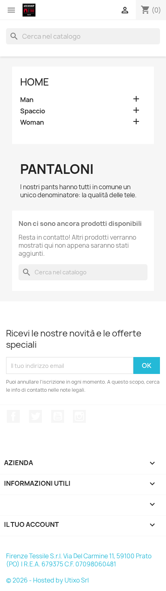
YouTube (57, 416)
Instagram (79, 416)
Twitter (35, 416)
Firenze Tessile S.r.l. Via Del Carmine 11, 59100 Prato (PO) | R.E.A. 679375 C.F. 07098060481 (78, 560)
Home (34, 82)
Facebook (13, 416)
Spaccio (32, 111)
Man (26, 100)
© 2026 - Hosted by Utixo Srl (47, 580)
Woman (32, 122)
